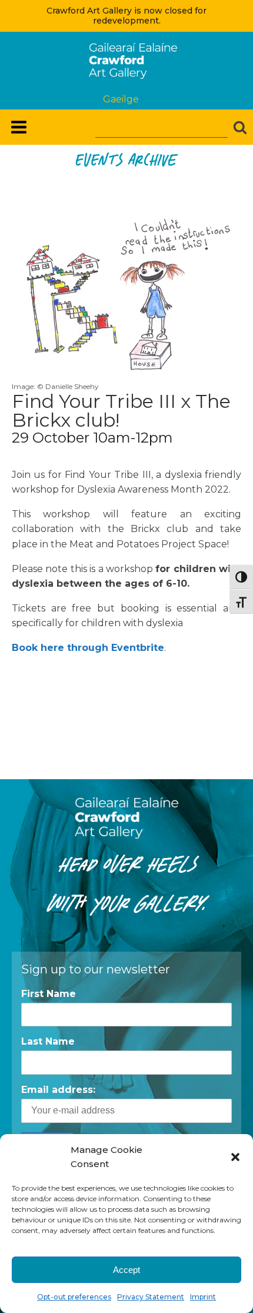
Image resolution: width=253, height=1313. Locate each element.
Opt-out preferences (74, 1296)
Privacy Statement (150, 1296)
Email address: (58, 1089)
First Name (48, 993)
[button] (235, 1157)
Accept (126, 1270)
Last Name (48, 1041)
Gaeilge (121, 99)
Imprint (203, 1296)
